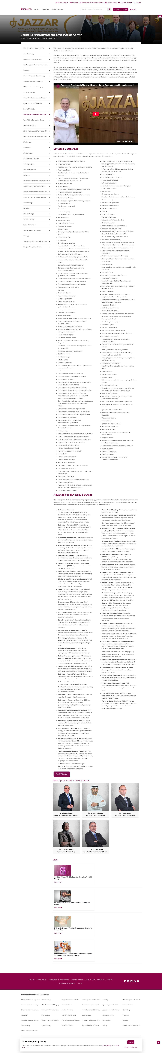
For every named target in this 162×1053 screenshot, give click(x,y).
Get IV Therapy (62, 774)
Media (87, 979)
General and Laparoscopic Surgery (91, 1005)
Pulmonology (106, 1020)
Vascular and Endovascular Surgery (132, 1025)
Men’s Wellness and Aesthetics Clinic (91, 1010)
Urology (104, 1025)
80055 (138, 2)
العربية (134, 9)
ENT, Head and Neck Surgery (50, 1005)
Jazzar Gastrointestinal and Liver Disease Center (30, 1010)
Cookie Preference (130, 1047)
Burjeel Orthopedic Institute (70, 999)
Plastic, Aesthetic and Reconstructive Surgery (71, 1020)
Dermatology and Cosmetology (132, 999)
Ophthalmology (87, 1015)
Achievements (64, 979)
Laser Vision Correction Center (51, 1010)
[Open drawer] (160, 15)
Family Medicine (67, 1005)
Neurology (24, 1015)
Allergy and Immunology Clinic (30, 999)
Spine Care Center (67, 1025)
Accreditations (53, 979)
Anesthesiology (46, 999)
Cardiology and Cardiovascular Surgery (91, 999)
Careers (109, 979)
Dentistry (105, 999)
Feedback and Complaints (67, 983)
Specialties (45, 9)
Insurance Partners (77, 979)
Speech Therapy (46, 1025)
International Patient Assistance (92, 2)
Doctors (36, 9)
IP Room (75, 2)
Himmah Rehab (62, 2)
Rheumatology (25, 1025)
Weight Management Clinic (29, 1030)
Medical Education (57, 9)
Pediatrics (126, 1015)
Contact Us (100, 979)
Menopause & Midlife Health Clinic (111, 1010)
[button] (125, 3)
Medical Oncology (67, 1010)
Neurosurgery (46, 1015)
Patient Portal (112, 2)
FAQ (93, 979)
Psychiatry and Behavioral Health (91, 1020)
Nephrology (126, 1010)
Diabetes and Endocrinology (29, 1005)
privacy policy (106, 1045)
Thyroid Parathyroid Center (90, 1025)
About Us (31, 979)
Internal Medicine (128, 1005)
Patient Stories (41, 979)
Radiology (126, 1020)
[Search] (109, 9)
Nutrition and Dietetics (69, 1015)
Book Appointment (120, 9)
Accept (131, 1042)
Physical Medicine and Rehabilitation (30, 1020)
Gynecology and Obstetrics (110, 1005)
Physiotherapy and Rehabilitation (51, 1020)
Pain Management (108, 1015)
